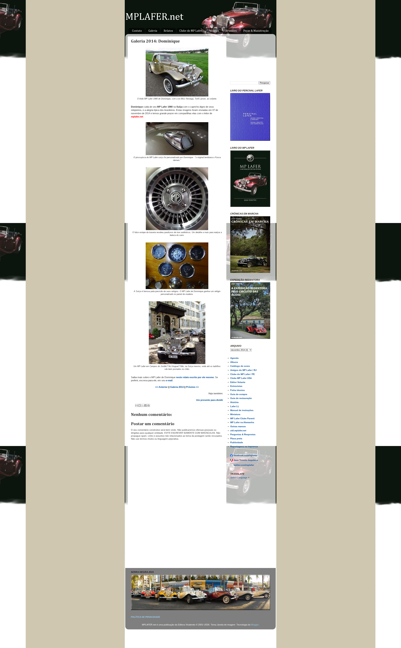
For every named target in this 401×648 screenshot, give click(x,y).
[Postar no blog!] (139, 405)
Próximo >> (192, 387)
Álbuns (234, 362)
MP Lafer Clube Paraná (242, 418)
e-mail (169, 380)
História (234, 402)
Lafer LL (234, 406)
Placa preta (236, 438)
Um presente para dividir (209, 400)
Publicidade (236, 442)
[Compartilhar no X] (142, 405)
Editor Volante (237, 382)
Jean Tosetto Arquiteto (246, 460)
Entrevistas (236, 386)
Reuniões (231, 30)
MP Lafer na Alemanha (242, 422)
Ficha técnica (237, 390)
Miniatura (235, 414)
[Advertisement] (177, 539)
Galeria (152, 30)
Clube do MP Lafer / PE (242, 374)
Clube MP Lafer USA (241, 378)
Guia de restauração (241, 398)
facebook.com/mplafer (245, 455)
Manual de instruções (241, 410)
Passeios (213, 30)
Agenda (234, 358)
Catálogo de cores (240, 366)
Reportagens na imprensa (244, 446)
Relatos (168, 30)
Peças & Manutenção (256, 30)
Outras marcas (238, 426)
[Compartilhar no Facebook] (145, 405)
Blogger (255, 625)
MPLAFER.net (154, 17)
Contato (137, 30)
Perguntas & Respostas (242, 434)
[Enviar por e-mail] (136, 405)
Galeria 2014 (177, 387)
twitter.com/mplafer (244, 465)
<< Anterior (161, 387)
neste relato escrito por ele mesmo (195, 377)
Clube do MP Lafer (190, 30)
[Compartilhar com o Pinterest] (148, 405)
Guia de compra (238, 394)
